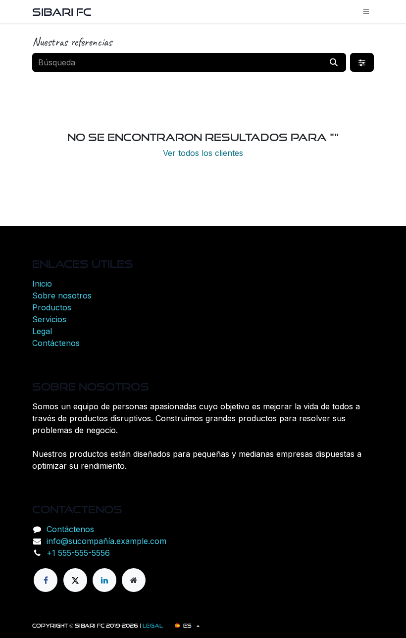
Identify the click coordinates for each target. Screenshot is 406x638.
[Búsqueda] (333, 62)
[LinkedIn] (104, 580)
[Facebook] (45, 580)
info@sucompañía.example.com (106, 541)
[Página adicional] (134, 580)
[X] (75, 580)
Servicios (49, 319)
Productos (51, 307)
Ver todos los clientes (203, 153)
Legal (42, 331)
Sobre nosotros (62, 295)
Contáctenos (56, 343)
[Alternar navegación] (366, 11)
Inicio (42, 284)
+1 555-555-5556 (78, 553)
